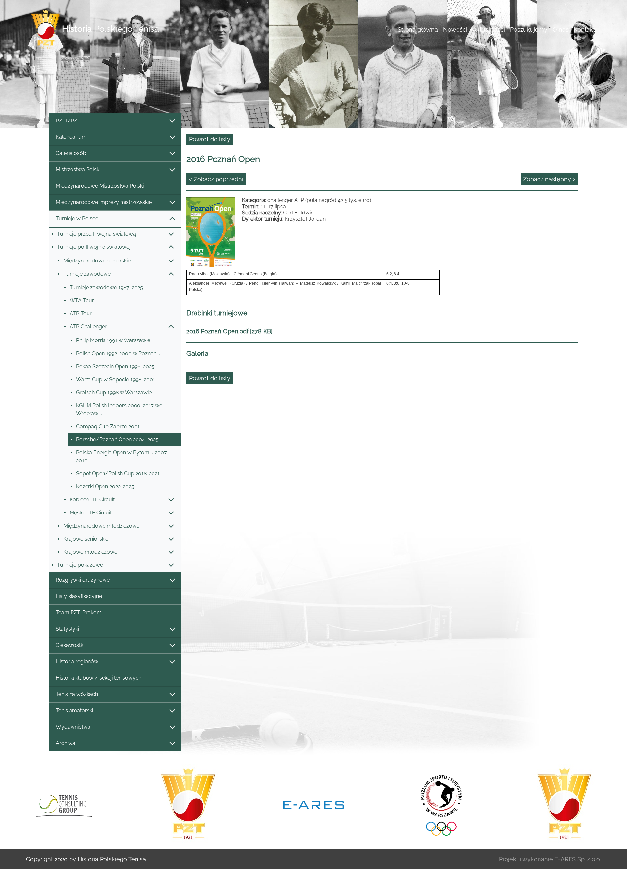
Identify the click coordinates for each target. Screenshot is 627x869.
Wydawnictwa (73, 727)
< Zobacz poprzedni (216, 179)
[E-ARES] (313, 804)
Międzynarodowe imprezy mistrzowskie (104, 202)
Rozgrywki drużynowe (83, 580)
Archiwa (65, 743)
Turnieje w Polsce (77, 218)
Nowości (455, 29)
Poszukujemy (528, 29)
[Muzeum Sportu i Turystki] (439, 804)
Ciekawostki (70, 645)
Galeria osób (71, 153)
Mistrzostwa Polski (78, 169)
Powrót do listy (209, 139)
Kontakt (584, 29)
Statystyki (67, 629)
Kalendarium (71, 137)
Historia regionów (77, 661)
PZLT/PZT (68, 121)
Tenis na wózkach (77, 694)
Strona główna (418, 29)
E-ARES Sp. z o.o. (578, 859)
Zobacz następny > (549, 179)
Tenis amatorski (74, 710)
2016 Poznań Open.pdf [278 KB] (229, 331)
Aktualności (489, 29)
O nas (561, 29)
